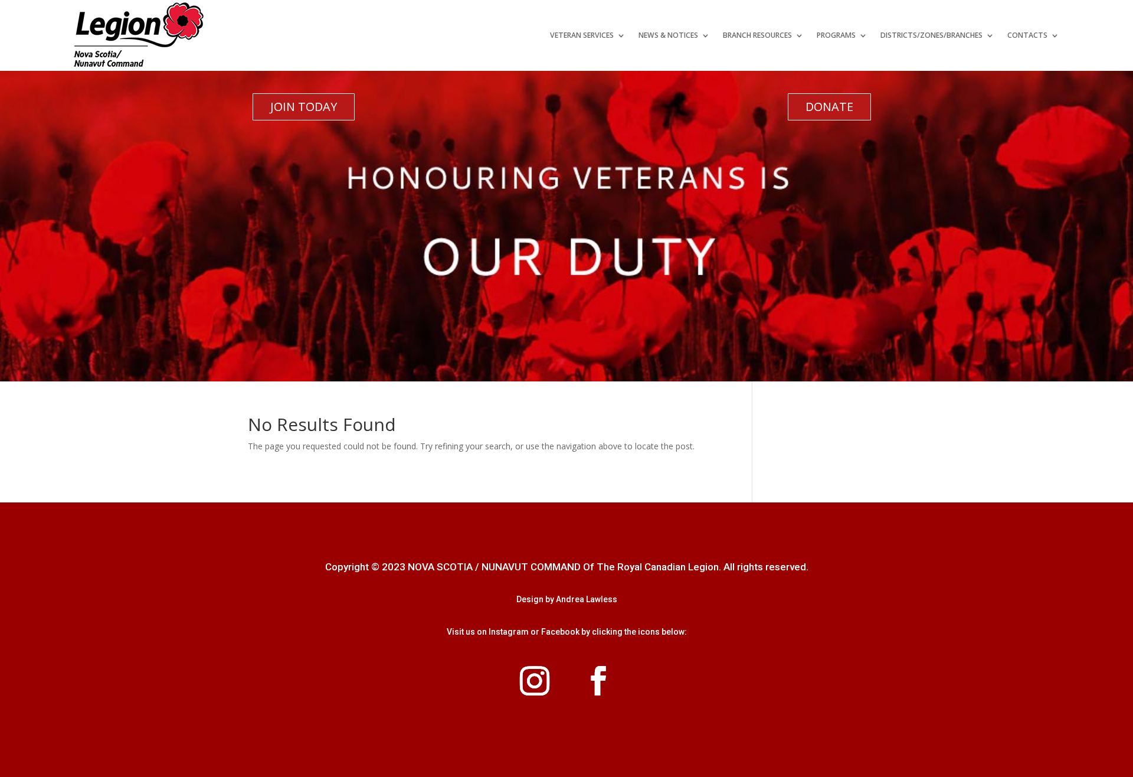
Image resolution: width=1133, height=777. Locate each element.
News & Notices (668, 35)
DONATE (829, 107)
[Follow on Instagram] (534, 680)
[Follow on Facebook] (598, 680)
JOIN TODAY (303, 107)
